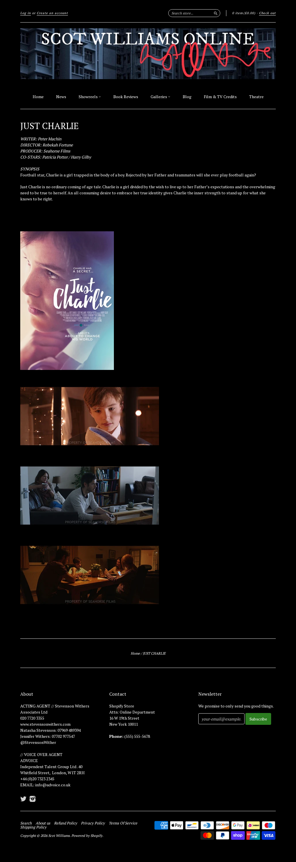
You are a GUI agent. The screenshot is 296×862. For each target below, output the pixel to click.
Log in (25, 13)
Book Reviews (125, 96)
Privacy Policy (93, 823)
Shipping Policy (33, 827)
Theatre (256, 96)
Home (38, 96)
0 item (244, 13)
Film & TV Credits (220, 96)
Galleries (159, 96)
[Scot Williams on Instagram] (32, 798)
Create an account (52, 13)
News (61, 96)
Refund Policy (65, 823)
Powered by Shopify (86, 835)
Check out (267, 13)
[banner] (148, 53)
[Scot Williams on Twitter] (23, 798)
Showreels (89, 96)
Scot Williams (59, 835)
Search (26, 823)
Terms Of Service (123, 823)
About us (43, 823)
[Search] (215, 13)
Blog (187, 96)
